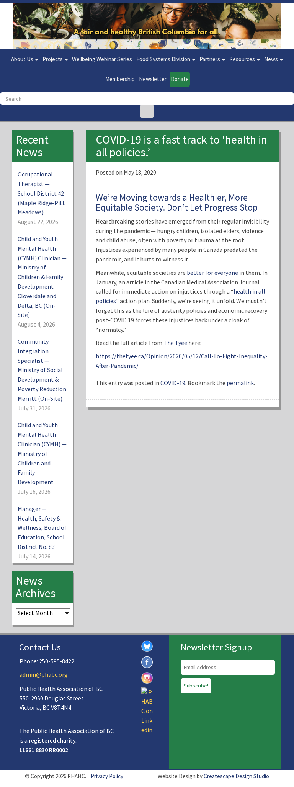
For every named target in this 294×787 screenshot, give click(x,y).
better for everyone (212, 272)
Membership (120, 79)
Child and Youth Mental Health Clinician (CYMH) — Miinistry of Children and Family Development (42, 453)
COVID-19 (172, 383)
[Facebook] (147, 661)
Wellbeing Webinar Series (102, 59)
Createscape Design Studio (236, 776)
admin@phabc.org (44, 674)
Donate (180, 79)
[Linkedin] (147, 710)
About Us (22, 59)
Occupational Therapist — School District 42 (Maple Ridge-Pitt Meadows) (41, 193)
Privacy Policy (107, 776)
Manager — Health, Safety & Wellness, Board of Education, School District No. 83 (42, 527)
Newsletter (153, 79)
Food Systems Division (163, 59)
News (271, 59)
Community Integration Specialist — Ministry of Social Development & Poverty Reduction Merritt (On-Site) (42, 370)
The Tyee (175, 342)
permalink (240, 383)
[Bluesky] (147, 645)
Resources (242, 59)
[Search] (147, 111)
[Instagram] (147, 677)
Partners (210, 59)
